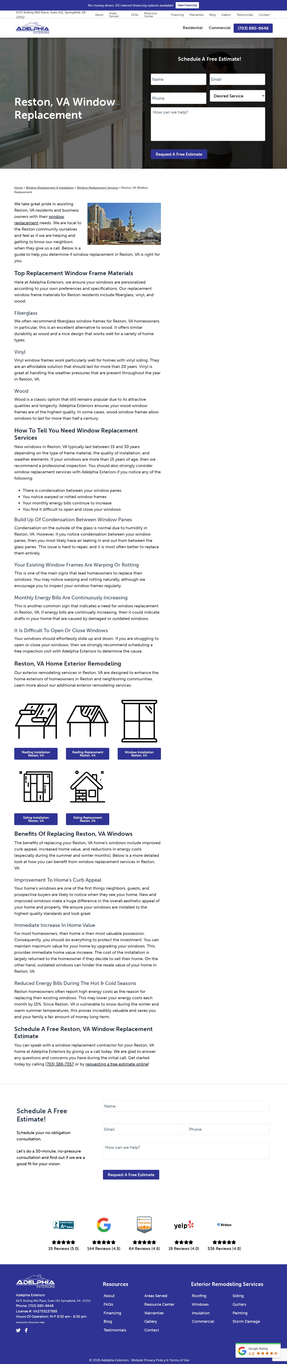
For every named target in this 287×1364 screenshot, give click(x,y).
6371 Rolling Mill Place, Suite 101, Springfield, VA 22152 (51, 14)
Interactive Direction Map (30, 1322)
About (99, 15)
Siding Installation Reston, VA (36, 819)
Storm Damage (246, 1321)
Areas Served (113, 15)
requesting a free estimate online (117, 1064)
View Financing (187, 5)
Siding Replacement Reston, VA (87, 819)
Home (18, 188)
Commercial (203, 1321)
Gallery (226, 15)
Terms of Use (179, 1360)
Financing (177, 15)
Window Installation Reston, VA (139, 753)
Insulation (201, 1312)
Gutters (239, 1304)
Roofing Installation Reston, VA (36, 753)
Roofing (199, 1295)
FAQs (134, 15)
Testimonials (245, 15)
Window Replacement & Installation (50, 188)
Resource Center (150, 15)
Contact (264, 15)
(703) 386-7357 (59, 1064)
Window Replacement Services (97, 188)
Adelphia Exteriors (30, 1295)
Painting (240, 1312)
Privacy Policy (155, 1360)
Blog (212, 15)
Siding (238, 1295)
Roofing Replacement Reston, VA (87, 753)
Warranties (197, 15)
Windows (200, 1304)
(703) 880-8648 (41, 1305)
